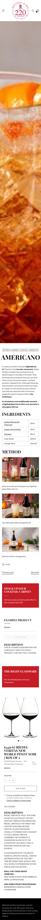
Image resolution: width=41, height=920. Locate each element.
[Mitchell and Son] (20, 10)
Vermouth (33, 350)
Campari (14, 350)
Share (7, 564)
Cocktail (23, 350)
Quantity (8, 775)
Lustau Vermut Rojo (12, 429)
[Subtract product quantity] (6, 780)
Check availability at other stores (19, 801)
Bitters (6, 350)
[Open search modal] (33, 10)
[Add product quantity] (13, 780)
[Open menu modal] (3, 10)
